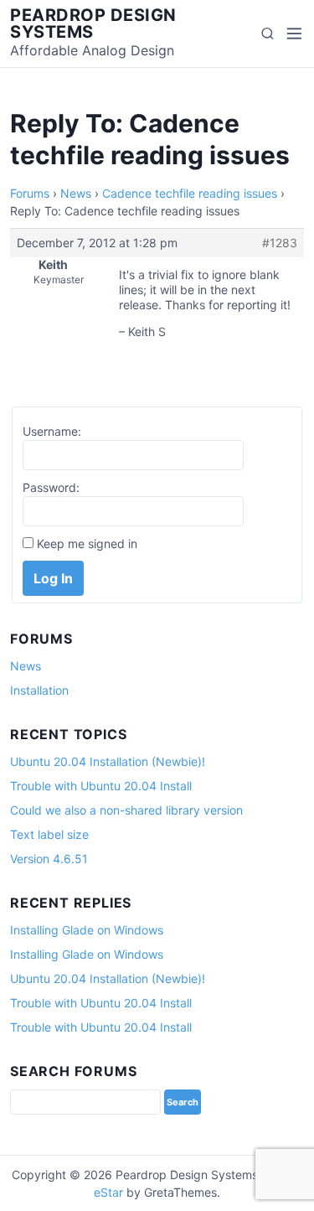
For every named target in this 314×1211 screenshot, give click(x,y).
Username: (52, 431)
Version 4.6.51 (49, 858)
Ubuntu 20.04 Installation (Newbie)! (107, 761)
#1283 (279, 242)
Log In (53, 578)
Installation (39, 690)
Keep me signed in (87, 543)
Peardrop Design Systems (93, 23)
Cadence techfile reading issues (189, 193)
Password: (51, 487)
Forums (29, 193)
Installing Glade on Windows (86, 930)
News (75, 193)
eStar (108, 1192)
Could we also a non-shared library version (126, 810)
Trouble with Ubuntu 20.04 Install (101, 786)
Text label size (49, 834)
